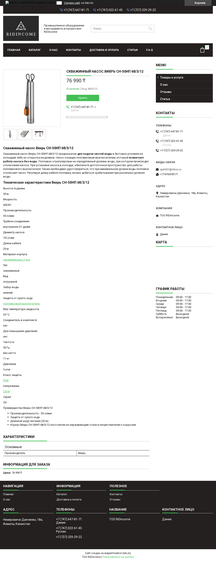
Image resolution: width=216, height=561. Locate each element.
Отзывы (165, 92)
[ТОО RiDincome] (21, 28)
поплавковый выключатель (21, 303)
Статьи (132, 49)
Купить (82, 97)
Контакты (73, 49)
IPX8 (5, 380)
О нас (53, 49)
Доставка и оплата (104, 49)
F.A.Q (149, 49)
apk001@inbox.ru (170, 169)
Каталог (35, 49)
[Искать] (150, 28)
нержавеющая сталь (16, 259)
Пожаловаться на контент (118, 557)
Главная (13, 49)
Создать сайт (72, 2)
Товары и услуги (171, 77)
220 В (6, 391)
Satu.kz (126, 553)
